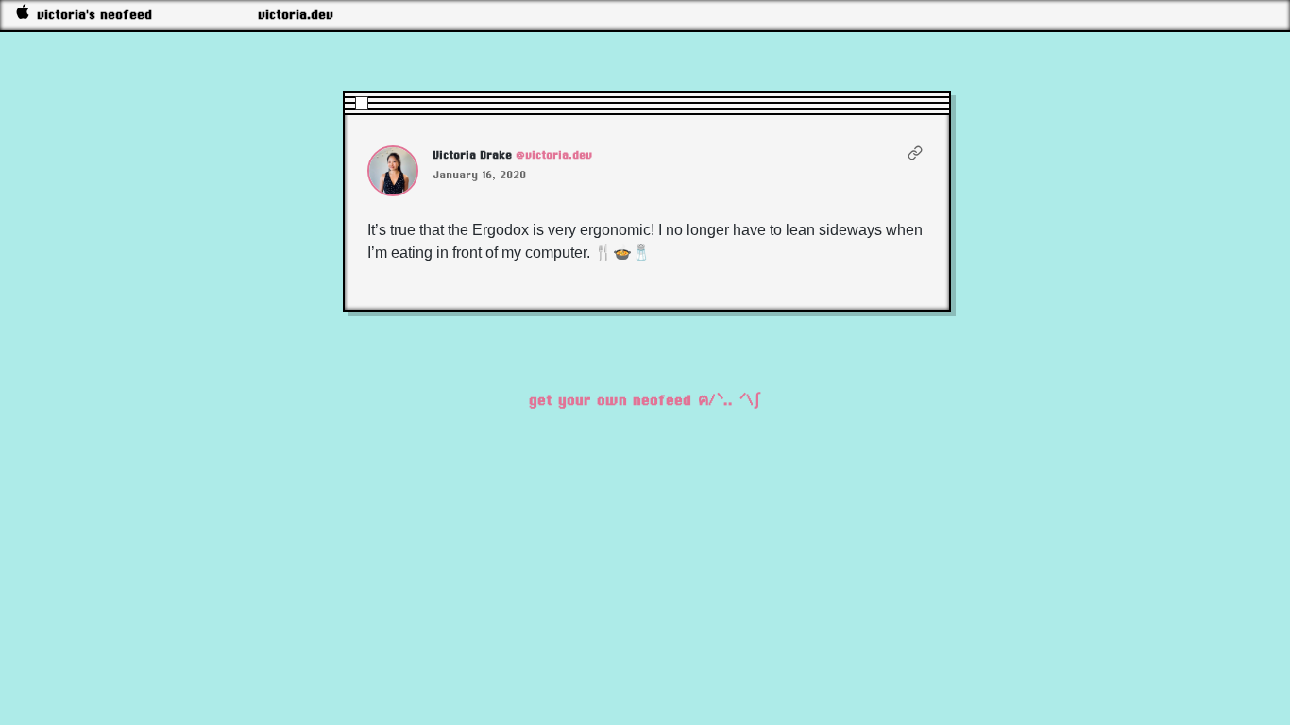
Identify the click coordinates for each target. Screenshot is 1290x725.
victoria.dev (296, 15)
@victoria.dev (555, 154)
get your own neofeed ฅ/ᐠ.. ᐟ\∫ (645, 400)
